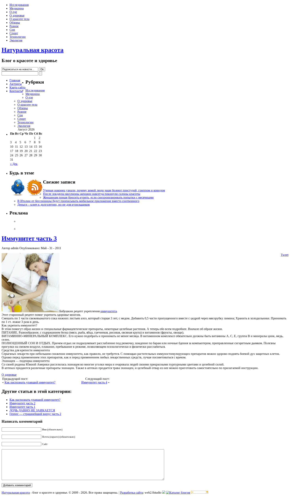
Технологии (17, 36)
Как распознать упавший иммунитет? (30, 382)
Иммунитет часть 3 (29, 238)
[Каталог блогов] (163, 492)
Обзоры (14, 22)
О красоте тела (19, 19)
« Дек (14, 164)
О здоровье (16, 15)
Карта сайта (17, 87)
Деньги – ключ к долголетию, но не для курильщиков (53, 204)
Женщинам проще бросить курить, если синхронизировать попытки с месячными (98, 197)
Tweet (284, 254)
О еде (13, 12)
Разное (14, 26)
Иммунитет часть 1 (22, 406)
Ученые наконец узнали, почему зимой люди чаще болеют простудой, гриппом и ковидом (104, 190)
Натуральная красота (33, 49)
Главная (14, 80)
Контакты (16, 91)
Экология (15, 40)
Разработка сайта (131, 492)
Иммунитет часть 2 (22, 403)
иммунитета (108, 311)
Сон (12, 29)
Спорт (13, 33)
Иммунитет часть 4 (94, 382)
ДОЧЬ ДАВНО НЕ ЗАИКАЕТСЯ (32, 410)
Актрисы (15, 84)
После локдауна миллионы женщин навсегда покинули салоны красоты (91, 194)
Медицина (16, 8)
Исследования (19, 5)
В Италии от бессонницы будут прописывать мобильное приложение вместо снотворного (78, 201)
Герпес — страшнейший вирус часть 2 (35, 414)
